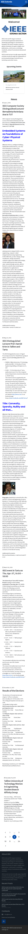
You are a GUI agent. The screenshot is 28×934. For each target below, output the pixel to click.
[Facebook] (4, 921)
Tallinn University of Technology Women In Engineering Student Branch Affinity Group (13, 787)
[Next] (5, 846)
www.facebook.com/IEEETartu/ (18, 398)
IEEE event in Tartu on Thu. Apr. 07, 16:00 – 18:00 (12, 573)
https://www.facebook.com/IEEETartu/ (13, 677)
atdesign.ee (5, 929)
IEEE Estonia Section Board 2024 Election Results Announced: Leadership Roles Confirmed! (13, 888)
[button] (26, 2)
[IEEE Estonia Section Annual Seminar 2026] (14, 76)
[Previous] (5, 833)
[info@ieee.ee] (3, 914)
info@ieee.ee (8, 914)
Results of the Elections (13, 690)
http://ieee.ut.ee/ (17, 394)
